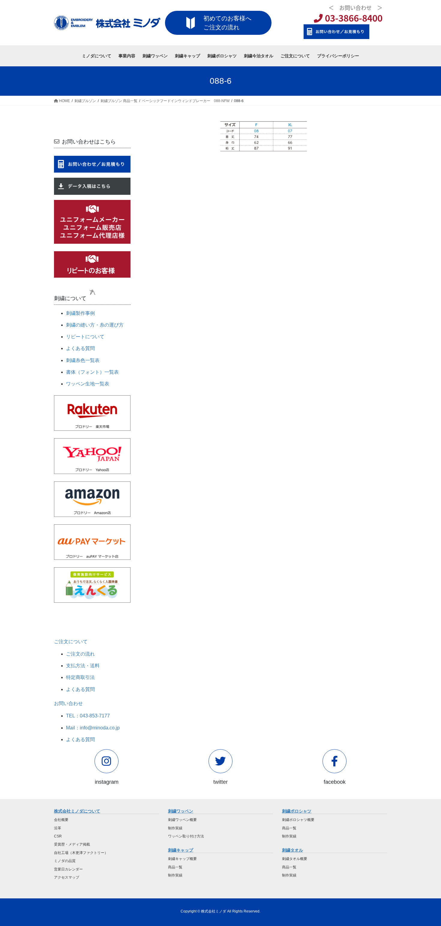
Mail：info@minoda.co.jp (93, 727)
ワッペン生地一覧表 (87, 383)
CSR (58, 836)
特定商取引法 (80, 677)
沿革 (57, 828)
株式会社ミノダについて (77, 811)
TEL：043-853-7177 (88, 715)
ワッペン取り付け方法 (186, 836)
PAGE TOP (425, 893)
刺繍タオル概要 (294, 859)
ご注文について (71, 641)
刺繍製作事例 (80, 313)
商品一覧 (175, 867)
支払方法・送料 (83, 665)
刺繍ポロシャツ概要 (298, 820)
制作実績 (175, 828)
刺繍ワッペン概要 (182, 820)
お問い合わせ (68, 703)
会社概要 (61, 820)
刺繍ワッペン (180, 811)
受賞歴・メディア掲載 (72, 844)
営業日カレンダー (68, 869)
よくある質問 (80, 348)
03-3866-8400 (352, 17)
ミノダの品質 (65, 861)
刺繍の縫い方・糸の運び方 (95, 324)
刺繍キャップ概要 (182, 859)
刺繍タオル (292, 850)
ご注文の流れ (80, 653)
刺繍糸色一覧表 (83, 360)
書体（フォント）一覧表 (92, 372)
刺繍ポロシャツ (296, 811)
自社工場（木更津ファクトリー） (81, 853)
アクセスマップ (66, 877)
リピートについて (85, 336)
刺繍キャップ (180, 850)
